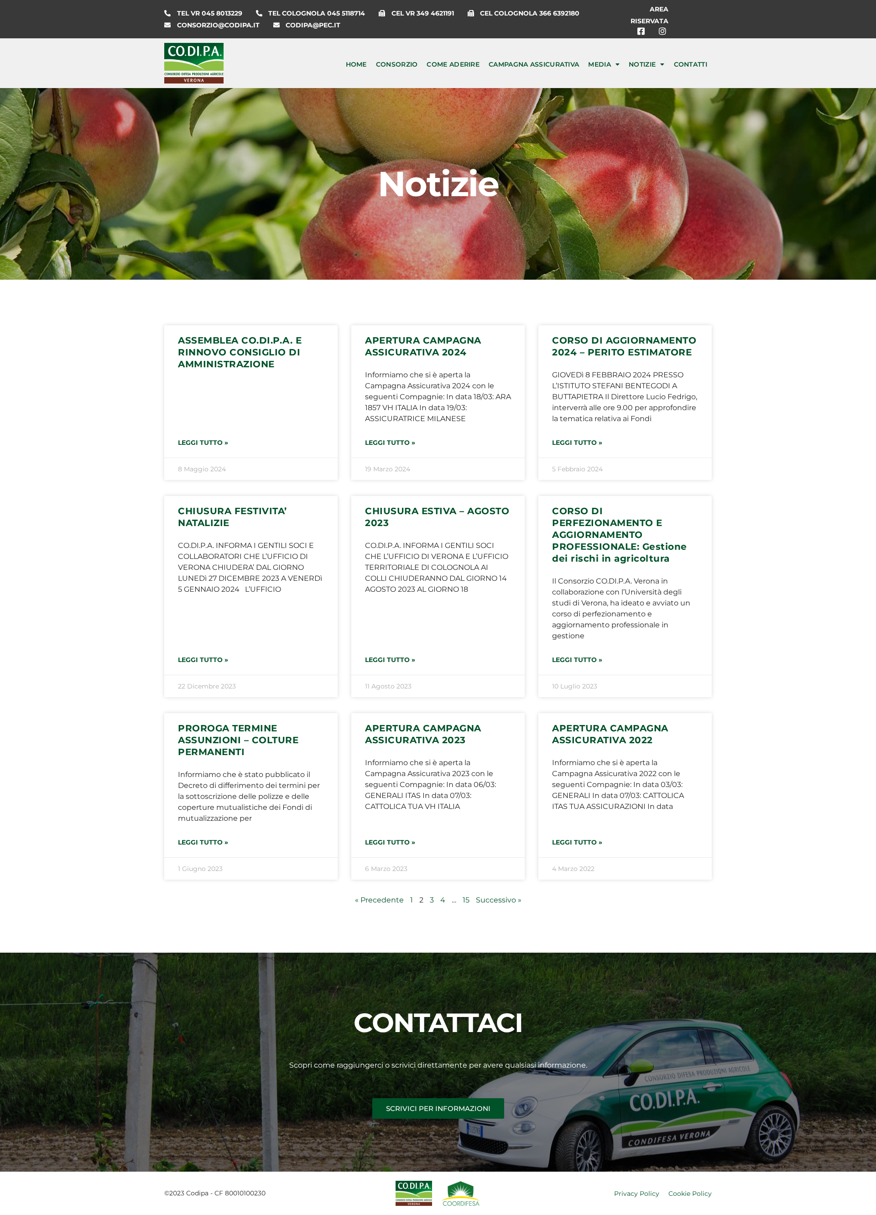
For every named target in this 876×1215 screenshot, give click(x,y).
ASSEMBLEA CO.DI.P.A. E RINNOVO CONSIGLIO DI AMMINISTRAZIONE (240, 352)
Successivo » (498, 900)
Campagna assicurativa (534, 64)
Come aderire (453, 64)
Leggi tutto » (203, 442)
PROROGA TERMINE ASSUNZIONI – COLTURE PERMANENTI (238, 740)
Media (599, 64)
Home (356, 64)
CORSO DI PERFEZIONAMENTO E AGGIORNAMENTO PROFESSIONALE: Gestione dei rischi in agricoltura (619, 535)
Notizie (642, 64)
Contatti (690, 64)
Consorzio (397, 64)
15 (466, 900)
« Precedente (379, 900)
